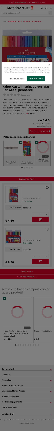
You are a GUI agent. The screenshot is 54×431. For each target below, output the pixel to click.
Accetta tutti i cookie (35, 79)
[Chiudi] (49, 64)
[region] (27, 73)
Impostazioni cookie (17, 79)
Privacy (46, 72)
